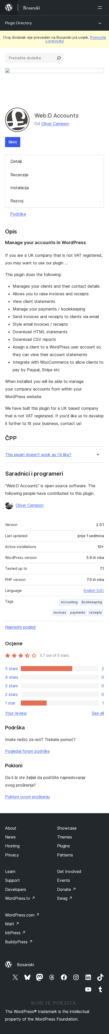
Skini (12, 142)
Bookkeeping (92, 602)
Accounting (69, 602)
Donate (66, 889)
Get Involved (69, 871)
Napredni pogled (20, 627)
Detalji (16, 161)
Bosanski (25, 964)
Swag (64, 898)
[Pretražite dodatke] (59, 58)
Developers (15, 889)
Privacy (12, 854)
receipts (95, 612)
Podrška (18, 214)
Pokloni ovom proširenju (27, 796)
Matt (12, 923)
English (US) (94, 590)
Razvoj (16, 200)
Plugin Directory (18, 23)
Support (12, 880)
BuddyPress (19, 941)
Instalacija (19, 187)
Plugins (63, 845)
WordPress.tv (20, 898)
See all (98, 713)
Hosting (12, 845)
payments (77, 612)
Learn (10, 871)
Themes (64, 837)
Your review (16, 713)
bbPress (15, 932)
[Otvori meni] (101, 7)
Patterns (65, 854)
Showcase (67, 828)
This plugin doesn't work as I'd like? (38, 454)
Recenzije (19, 174)
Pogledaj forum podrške (27, 751)
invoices (59, 612)
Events (63, 880)
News (10, 837)
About (10, 828)
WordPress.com (22, 915)
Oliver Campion (55, 123)
